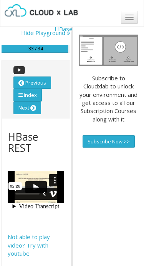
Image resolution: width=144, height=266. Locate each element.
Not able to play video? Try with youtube (29, 245)
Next (24, 107)
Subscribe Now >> (109, 141)
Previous (35, 82)
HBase (64, 29)
